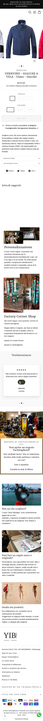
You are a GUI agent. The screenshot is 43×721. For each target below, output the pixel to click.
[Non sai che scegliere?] (21, 495)
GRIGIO (20, 110)
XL (24, 98)
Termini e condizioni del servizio (14, 668)
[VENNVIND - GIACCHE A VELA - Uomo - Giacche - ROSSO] (8, 219)
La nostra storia (8, 661)
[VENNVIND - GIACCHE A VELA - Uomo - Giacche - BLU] (3, 219)
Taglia (21, 94)
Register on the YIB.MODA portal (21, 687)
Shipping (18, 86)
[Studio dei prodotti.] (21, 593)
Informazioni (10, 163)
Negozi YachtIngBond (10, 657)
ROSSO (30, 110)
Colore (21, 105)
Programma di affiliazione (11, 664)
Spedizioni (9, 158)
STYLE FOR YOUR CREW (14, 694)
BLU (10, 110)
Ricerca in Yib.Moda (9, 680)
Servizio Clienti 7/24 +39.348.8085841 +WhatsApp (21, 649)
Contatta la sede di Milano (21, 469)
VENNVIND (21, 70)
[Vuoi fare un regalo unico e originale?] (21, 541)
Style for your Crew (9, 653)
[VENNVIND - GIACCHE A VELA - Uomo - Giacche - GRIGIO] (6, 219)
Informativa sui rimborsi (11, 672)
